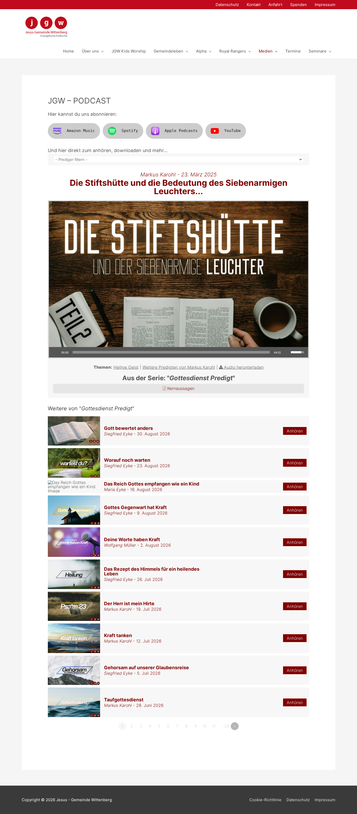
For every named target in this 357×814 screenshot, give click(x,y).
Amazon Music (81, 130)
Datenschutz (298, 799)
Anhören (295, 431)
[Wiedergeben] (55, 352)
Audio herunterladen (244, 367)
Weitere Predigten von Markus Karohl (178, 367)
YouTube (232, 130)
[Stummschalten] (286, 352)
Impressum (325, 799)
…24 (225, 726)
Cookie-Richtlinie (265, 799)
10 (205, 726)
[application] (178, 352)
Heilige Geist (126, 367)
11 (214, 726)
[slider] (171, 352)
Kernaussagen (180, 388)
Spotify (130, 130)
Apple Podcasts (181, 130)
